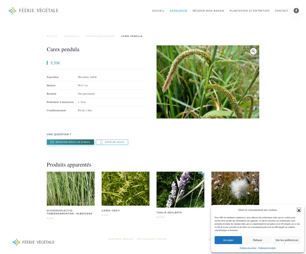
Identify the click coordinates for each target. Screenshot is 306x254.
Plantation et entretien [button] (250, 10)
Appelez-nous (114, 142)
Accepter (228, 240)
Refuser (257, 240)
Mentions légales (121, 239)
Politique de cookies (248, 247)
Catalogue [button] (178, 10)
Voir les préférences (286, 240)
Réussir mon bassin (208, 10)
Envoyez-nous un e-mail (73, 142)
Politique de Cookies (267, 247)
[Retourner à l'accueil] (33, 10)
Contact (281, 10)
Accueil (158, 10)
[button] (299, 210)
